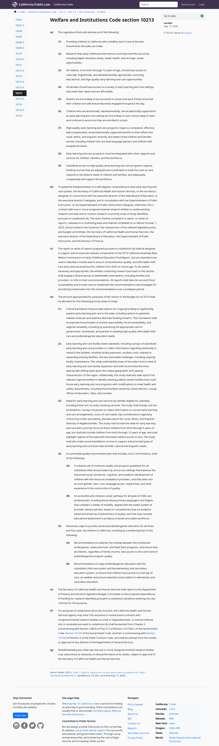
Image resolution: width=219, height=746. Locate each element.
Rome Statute (177, 737)
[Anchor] (121, 32)
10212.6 (19, 87)
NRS (171, 718)
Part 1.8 (72, 11)
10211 (18, 65)
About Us (133, 714)
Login (202, 4)
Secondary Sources (138, 733)
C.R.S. (172, 709)
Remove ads (188, 4)
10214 (18, 104)
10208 (18, 31)
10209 (18, 36)
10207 (18, 19)
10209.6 (19, 48)
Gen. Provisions (86, 11)
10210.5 (19, 59)
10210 (18, 53)
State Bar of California (79, 703)
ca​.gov (187, 32)
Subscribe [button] (20, 715)
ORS (177, 728)
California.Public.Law (34, 4)
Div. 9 (62, 11)
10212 (18, 76)
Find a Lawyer (135, 704)
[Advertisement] (183, 86)
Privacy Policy (135, 737)
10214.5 (19, 110)
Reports (132, 728)
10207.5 (19, 25)
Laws (172, 723)
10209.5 (19, 42)
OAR (171, 728)
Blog (130, 709)
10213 (18, 93)
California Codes (63, 4)
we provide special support (91, 730)
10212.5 (19, 81)
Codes (23, 11)
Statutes (174, 713)
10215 (18, 115)
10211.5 (19, 70)
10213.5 (19, 98)
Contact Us (134, 723)
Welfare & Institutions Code (42, 11)
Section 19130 (73, 633)
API (129, 718)
